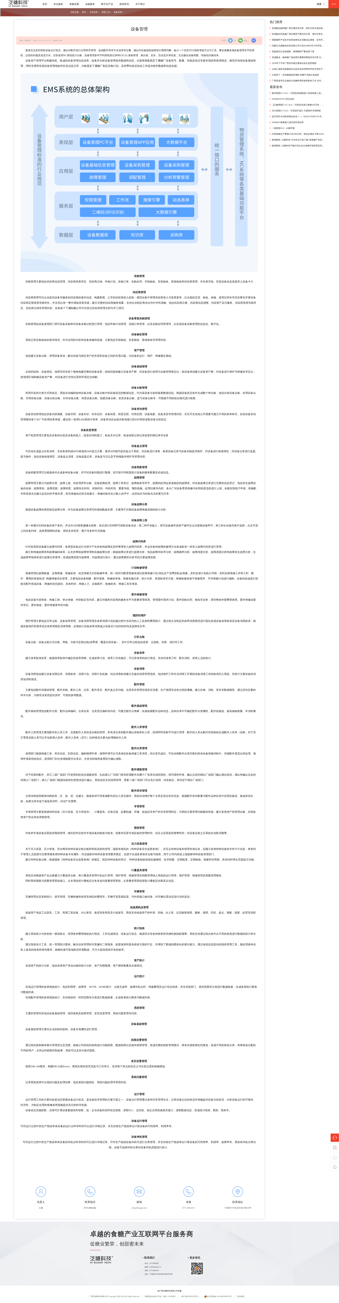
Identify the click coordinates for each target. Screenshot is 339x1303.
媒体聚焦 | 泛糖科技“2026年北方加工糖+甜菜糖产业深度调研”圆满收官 (298, 140)
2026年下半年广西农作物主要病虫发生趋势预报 (294, 63)
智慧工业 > (106, 12)
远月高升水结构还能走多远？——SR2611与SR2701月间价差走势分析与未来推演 (298, 116)
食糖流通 (74, 4)
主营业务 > (94, 12)
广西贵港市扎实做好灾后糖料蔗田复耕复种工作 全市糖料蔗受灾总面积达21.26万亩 (298, 81)
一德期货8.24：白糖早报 (283, 128)
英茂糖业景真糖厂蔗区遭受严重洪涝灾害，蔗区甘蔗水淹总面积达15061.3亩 (298, 34)
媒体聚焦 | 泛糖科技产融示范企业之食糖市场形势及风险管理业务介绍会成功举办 (298, 145)
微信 (245, 41)
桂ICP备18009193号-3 (190, 1296)
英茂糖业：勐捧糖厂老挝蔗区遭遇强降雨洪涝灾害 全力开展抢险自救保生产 (298, 57)
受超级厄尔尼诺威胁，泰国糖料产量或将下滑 (293, 51)
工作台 (333, 4)
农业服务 (58, 4)
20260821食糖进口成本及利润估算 (288, 122)
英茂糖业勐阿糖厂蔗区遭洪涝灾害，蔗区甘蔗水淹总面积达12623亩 (298, 28)
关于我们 (140, 4)
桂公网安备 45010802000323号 (219, 1296)
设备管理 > (118, 12)
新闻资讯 (124, 4)
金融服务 (90, 4)
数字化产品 (107, 4)
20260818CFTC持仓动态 (283, 99)
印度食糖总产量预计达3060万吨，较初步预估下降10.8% (298, 134)
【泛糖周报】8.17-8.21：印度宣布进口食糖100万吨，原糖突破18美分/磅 (298, 105)
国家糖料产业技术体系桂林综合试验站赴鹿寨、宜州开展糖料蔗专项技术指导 (298, 40)
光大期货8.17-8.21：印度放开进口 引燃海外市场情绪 (296, 111)
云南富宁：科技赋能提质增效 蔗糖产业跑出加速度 (295, 75)
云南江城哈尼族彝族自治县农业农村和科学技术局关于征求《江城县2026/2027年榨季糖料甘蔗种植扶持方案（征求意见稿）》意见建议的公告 (298, 69)
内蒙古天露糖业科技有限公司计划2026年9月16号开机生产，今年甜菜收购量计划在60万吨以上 (298, 46)
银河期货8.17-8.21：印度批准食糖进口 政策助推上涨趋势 (298, 93)
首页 (44, 4)
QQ (235, 40)
